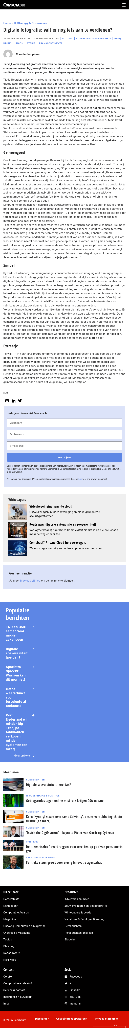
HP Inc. (7, 43)
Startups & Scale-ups (40, 857)
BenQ (117, 38)
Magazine (9, 919)
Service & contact (14, 990)
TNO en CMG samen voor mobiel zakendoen (16, 633)
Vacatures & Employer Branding (84, 919)
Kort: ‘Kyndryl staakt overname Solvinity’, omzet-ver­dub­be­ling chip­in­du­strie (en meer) (74, 818)
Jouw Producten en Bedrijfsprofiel (86, 905)
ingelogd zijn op (30, 580)
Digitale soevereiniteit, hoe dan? (17, 653)
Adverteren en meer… (77, 899)
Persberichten (73, 926)
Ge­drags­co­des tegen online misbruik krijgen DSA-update (65, 800)
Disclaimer (42, 1018)
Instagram (76, 1003)
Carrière (32, 841)
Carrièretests (11, 899)
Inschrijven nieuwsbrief (18, 996)
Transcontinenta (50, 43)
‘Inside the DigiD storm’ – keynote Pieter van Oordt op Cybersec (70, 832)
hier (80, 479)
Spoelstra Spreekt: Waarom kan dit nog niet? (16, 673)
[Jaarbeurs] (108, 1029)
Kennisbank (10, 905)
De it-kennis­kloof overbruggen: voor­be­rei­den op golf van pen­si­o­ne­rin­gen (75, 848)
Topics (7, 939)
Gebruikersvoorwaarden (72, 1018)
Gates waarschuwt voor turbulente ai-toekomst (16, 697)
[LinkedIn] (14, 400)
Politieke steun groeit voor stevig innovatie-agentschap (64, 862)
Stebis (31, 43)
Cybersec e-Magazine (16, 932)
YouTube (75, 996)
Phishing (8, 946)
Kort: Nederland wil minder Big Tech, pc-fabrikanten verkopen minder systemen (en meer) (17, 732)
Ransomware (11, 953)
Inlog (6, 1003)
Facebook (76, 976)
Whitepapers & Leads (77, 912)
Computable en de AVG (17, 983)
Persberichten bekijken (78, 932)
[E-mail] (7, 400)
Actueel (67, 38)
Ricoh (19, 43)
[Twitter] (20, 400)
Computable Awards (16, 912)
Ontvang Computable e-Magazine (24, 926)
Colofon (8, 976)
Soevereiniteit (36, 779)
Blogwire (69, 939)
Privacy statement (106, 1018)
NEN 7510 (9, 959)
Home (7, 23)
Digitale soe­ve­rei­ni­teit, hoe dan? (48, 784)
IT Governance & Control (43, 795)
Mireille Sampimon (28, 54)
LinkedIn (75, 990)
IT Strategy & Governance (30, 23)
